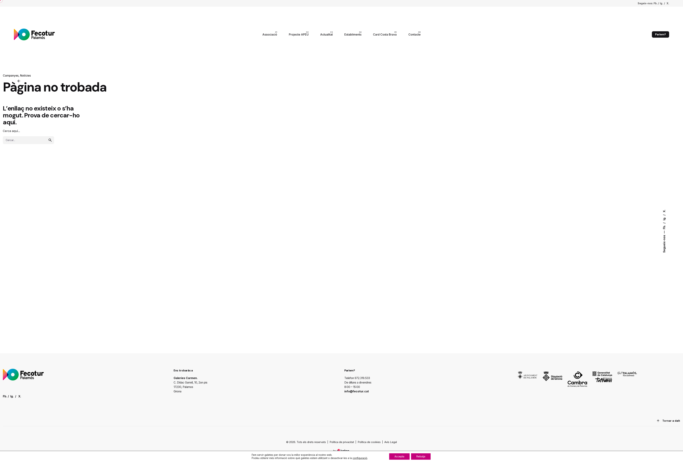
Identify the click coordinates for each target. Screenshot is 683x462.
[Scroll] (658, 421)
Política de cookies (369, 442)
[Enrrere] (19, 81)
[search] (50, 140)
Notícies (25, 75)
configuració (360, 458)
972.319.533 (362, 378)
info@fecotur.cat (356, 391)
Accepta (399, 456)
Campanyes (10, 75)
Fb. (664, 226)
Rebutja (420, 456)
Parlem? (660, 34)
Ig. (664, 218)
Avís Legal (390, 442)
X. (664, 210)
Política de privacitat (342, 442)
